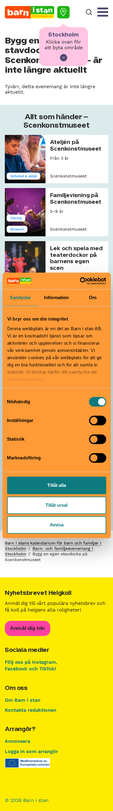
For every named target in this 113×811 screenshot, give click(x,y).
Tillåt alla (56, 485)
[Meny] (102, 12)
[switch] (97, 420)
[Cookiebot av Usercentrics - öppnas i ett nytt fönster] (80, 281)
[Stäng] (63, 57)
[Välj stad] (63, 12)
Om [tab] (92, 297)
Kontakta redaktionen (30, 710)
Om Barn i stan (22, 700)
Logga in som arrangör (31, 751)
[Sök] (89, 12)
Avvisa (57, 524)
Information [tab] (56, 297)
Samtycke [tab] (20, 297)
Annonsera (17, 741)
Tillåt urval (56, 505)
